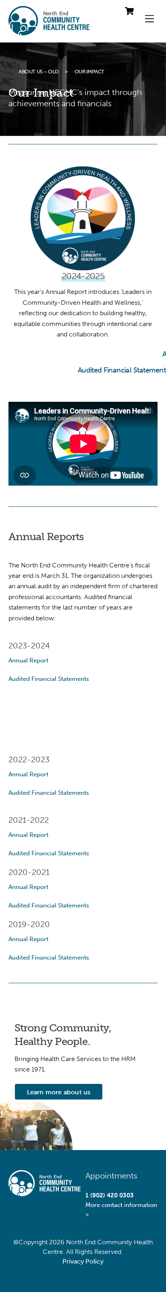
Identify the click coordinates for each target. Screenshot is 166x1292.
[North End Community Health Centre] (48, 32)
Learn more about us (59, 1092)
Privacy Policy (83, 1261)
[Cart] (129, 11)
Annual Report (28, 660)
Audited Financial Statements (48, 678)
